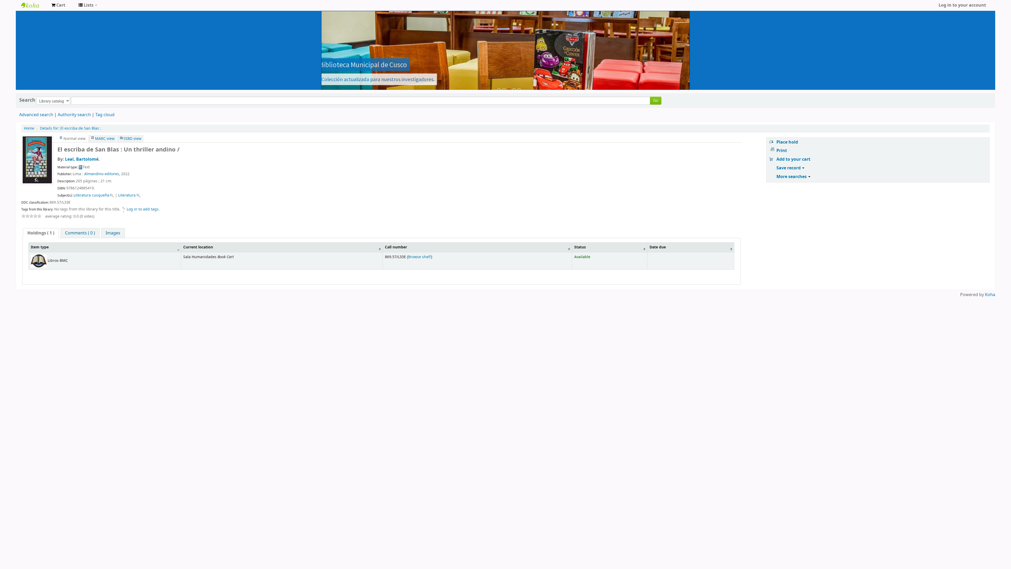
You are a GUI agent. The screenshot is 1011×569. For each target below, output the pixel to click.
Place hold (787, 142)
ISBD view (132, 138)
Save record (789, 168)
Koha (990, 295)
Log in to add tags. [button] (143, 209)
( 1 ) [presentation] (40, 233)
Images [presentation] (113, 233)
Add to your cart (793, 159)
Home (29, 128)
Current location (198, 247)
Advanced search (36, 115)
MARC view (105, 138)
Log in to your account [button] (962, 5)
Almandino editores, (102, 174)
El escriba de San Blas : (70, 128)
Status (580, 247)
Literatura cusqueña (91, 195)
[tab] (41, 233)
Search (27, 100)
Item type (40, 247)
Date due (658, 247)
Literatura (127, 195)
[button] (58, 5)
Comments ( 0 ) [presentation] (80, 233)
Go (655, 100)
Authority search (74, 115)
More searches (792, 177)
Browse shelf (419, 257)
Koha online (34, 5)
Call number (396, 247)
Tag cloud (105, 115)
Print (781, 151)
